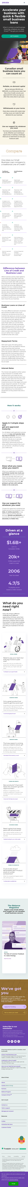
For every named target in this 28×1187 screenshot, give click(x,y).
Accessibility (16, 1156)
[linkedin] (15, 1041)
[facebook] (8, 1041)
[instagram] (18, 1041)
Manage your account (7, 1111)
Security (23, 1156)
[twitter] (12, 1041)
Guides (3, 1121)
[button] (24, 2)
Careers (7, 1085)
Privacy (9, 1156)
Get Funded (14, 36)
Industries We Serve (6, 1124)
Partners (3, 1088)
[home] (5, 3)
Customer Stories (6, 1127)
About (3, 1082)
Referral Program (6, 1091)
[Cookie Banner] (14, 1179)
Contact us (4, 1105)
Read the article (7, 958)
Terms (3, 1156)
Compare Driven (6, 1095)
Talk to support (6, 1108)
